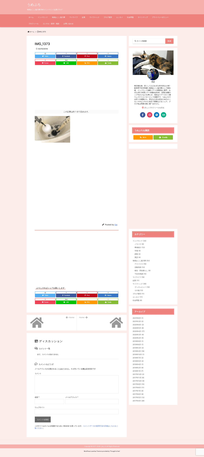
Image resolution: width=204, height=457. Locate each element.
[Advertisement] (77, 89)
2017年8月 (138, 387)
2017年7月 (138, 391)
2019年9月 (138, 341)
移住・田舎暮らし (143, 270)
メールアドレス (71, 397)
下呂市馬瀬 (140, 274)
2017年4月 (138, 401)
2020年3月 (138, 335)
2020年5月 (138, 328)
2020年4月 (138, 331)
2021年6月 (138, 318)
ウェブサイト (40, 407)
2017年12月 (138, 374)
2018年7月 (138, 358)
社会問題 (137, 300)
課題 (137, 254)
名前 (37, 397)
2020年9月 (138, 325)
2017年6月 (138, 394)
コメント (38, 373)
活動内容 (140, 267)
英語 (138, 257)
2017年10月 (138, 381)
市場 (138, 251)
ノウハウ (139, 244)
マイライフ (138, 277)
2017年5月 (138, 397)
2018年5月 (138, 361)
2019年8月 (138, 344)
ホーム (32, 32)
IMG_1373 (42, 32)
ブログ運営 (138, 294)
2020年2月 (138, 338)
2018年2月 (138, 368)
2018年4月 (138, 364)
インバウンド (139, 241)
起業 (136, 280)
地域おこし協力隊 (141, 261)
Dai (116, 225)
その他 (139, 290)
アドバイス (140, 264)
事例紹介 (140, 247)
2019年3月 (138, 348)
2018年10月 (138, 354)
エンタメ (138, 297)
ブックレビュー (142, 287)
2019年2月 (138, 351)
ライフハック (139, 284)
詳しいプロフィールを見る (154, 108)
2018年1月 (138, 371)
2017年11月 (138, 378)
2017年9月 (138, 384)
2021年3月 (138, 321)
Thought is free (114, 451)
